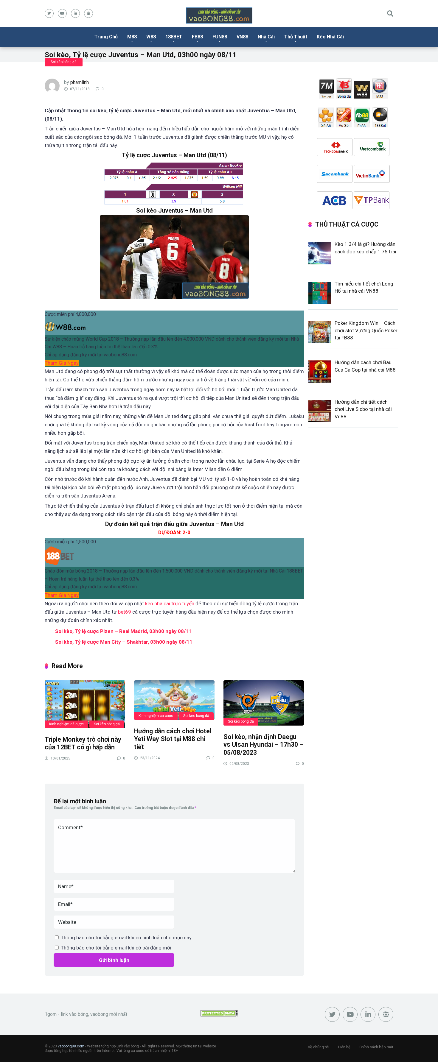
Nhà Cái (266, 37)
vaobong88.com (71, 1046)
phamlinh (79, 82)
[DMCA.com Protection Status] (219, 1015)
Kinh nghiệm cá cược (66, 724)
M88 (132, 37)
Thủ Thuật (295, 37)
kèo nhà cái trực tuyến (169, 603)
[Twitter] (49, 13)
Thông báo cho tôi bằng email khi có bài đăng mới (116, 948)
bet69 (124, 612)
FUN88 (219, 37)
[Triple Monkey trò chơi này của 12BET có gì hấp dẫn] (85, 704)
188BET (173, 37)
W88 (151, 37)
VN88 (242, 37)
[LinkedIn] (75, 13)
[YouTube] (62, 13)
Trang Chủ (106, 37)
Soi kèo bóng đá (64, 62)
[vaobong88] (219, 15)
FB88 (197, 37)
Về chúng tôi (318, 1047)
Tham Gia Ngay (62, 363)
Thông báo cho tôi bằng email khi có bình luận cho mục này (126, 938)
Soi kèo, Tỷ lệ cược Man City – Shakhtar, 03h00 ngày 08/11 (123, 642)
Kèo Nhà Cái (330, 37)
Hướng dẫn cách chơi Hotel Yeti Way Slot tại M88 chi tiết (172, 739)
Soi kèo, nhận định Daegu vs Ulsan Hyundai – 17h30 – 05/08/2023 (263, 744)
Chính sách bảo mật (376, 1047)
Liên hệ (344, 1047)
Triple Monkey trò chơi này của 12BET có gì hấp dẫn (83, 743)
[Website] (88, 13)
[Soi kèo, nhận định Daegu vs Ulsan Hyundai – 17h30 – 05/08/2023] (263, 703)
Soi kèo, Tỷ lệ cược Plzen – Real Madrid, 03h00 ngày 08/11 (123, 631)
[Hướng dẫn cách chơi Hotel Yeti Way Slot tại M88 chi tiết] (174, 700)
